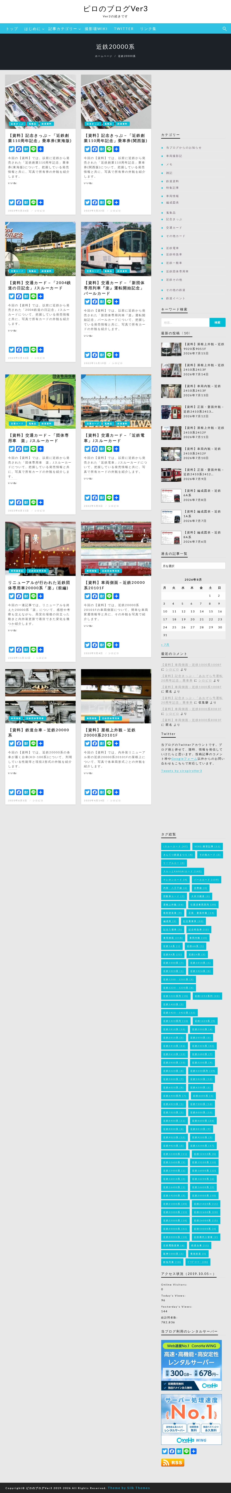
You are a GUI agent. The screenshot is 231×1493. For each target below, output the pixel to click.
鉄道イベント (176, 298)
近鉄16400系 (174, 1187)
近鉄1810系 (174, 1029)
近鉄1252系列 (207, 996)
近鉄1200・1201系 (178, 979)
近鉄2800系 (174, 1062)
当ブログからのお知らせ (184, 147)
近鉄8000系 (201, 1112)
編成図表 (172, 202)
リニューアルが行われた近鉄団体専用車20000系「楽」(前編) (39, 585)
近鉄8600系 (203, 1120)
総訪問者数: (170, 1317)
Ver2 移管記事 (208, 846)
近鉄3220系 (173, 1070)
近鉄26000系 (206, 1220)
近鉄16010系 (174, 1178)
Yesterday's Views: (177, 1306)
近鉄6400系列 (175, 1095)
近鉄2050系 (200, 1037)
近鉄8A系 (172, 954)
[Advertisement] (193, 102)
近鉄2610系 (174, 1054)
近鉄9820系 (173, 1145)
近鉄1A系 (171, 946)
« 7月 (165, 644)
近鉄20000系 (204, 1195)
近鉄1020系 (173, 971)
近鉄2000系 (202, 1029)
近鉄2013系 (173, 1037)
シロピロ (39, 210)
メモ (169, 164)
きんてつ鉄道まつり (178, 854)
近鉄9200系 (202, 1137)
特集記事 (172, 187)
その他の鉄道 (176, 289)
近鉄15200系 (204, 1162)
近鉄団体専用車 (38, 571)
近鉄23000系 (175, 1220)
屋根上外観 (173, 904)
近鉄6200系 (200, 1087)
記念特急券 (199, 929)
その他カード (176, 235)
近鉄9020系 (174, 1137)
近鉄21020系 (206, 1203)
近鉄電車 (172, 248)
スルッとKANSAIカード (182, 871)
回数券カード (174, 896)
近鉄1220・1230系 (178, 987)
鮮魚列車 (172, 1262)
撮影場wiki (96, 28)
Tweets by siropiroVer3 (181, 770)
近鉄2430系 (203, 1045)
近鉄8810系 (200, 1129)
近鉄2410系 (174, 1045)
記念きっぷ (17, 124)
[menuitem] (12, 28)
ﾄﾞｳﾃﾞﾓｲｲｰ (198, 1262)
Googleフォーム (184, 758)
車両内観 (198, 937)
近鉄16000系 (204, 1170)
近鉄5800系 (173, 1079)
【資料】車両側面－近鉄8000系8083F (191, 709)
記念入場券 (172, 929)
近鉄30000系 (175, 1228)
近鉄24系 (197, 954)
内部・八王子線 (175, 888)
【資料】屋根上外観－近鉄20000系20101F (110, 732)
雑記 (169, 172)
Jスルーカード (175, 846)
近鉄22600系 (206, 1212)
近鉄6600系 (203, 1095)
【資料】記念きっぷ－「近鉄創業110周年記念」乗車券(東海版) (40, 138)
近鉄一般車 (174, 262)
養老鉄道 (198, 1253)
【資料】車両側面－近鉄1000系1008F (191, 664)
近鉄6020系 (173, 1087)
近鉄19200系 (174, 1195)
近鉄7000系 (201, 1104)
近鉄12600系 (174, 1162)
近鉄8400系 (174, 1120)
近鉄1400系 (173, 1004)
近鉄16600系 (203, 1187)
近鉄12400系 (175, 1154)
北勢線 (200, 888)
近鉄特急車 (174, 254)
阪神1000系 (173, 1253)
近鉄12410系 (205, 1154)
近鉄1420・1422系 (179, 1012)
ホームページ (103, 56)
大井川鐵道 (200, 896)
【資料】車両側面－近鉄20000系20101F (114, 585)
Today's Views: (174, 1295)
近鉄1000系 (173, 962)
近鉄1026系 (200, 971)
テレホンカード (175, 879)
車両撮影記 (17, 571)
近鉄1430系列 (175, 1021)
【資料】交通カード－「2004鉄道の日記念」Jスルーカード (39, 285)
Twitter (124, 28)
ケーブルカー (174, 863)
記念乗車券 (193, 921)
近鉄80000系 (175, 1237)
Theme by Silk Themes (129, 1488)
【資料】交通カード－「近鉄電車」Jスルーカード (114, 438)
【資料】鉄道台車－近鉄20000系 (38, 732)
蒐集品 (32, 124)
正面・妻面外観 (202, 912)
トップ (12, 28)
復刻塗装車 (172, 912)
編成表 (170, 921)
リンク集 (148, 28)
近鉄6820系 (173, 1104)
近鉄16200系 (203, 1178)
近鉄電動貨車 (174, 1245)
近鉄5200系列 (202, 1070)
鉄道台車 (200, 1245)
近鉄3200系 (202, 1062)
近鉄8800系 (173, 1129)
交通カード (17, 271)
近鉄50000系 (205, 1228)
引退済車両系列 (203, 904)
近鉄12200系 (202, 1145)
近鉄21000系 (175, 1203)
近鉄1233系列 (175, 996)
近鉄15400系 (174, 1170)
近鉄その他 (174, 279)
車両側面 (173, 937)
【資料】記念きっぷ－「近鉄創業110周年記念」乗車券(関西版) (116, 138)
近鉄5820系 (201, 1079)
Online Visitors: (175, 1284)
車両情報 (92, 571)
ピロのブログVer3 (115, 8)
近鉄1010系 (200, 962)
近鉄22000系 (175, 1212)
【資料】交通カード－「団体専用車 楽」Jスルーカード (38, 438)
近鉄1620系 (205, 1021)
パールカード (206, 879)
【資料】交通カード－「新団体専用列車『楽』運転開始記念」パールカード (114, 287)
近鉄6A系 (195, 946)
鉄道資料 (47, 124)
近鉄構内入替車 (206, 1237)
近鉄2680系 (202, 1054)
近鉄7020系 (173, 1112)
